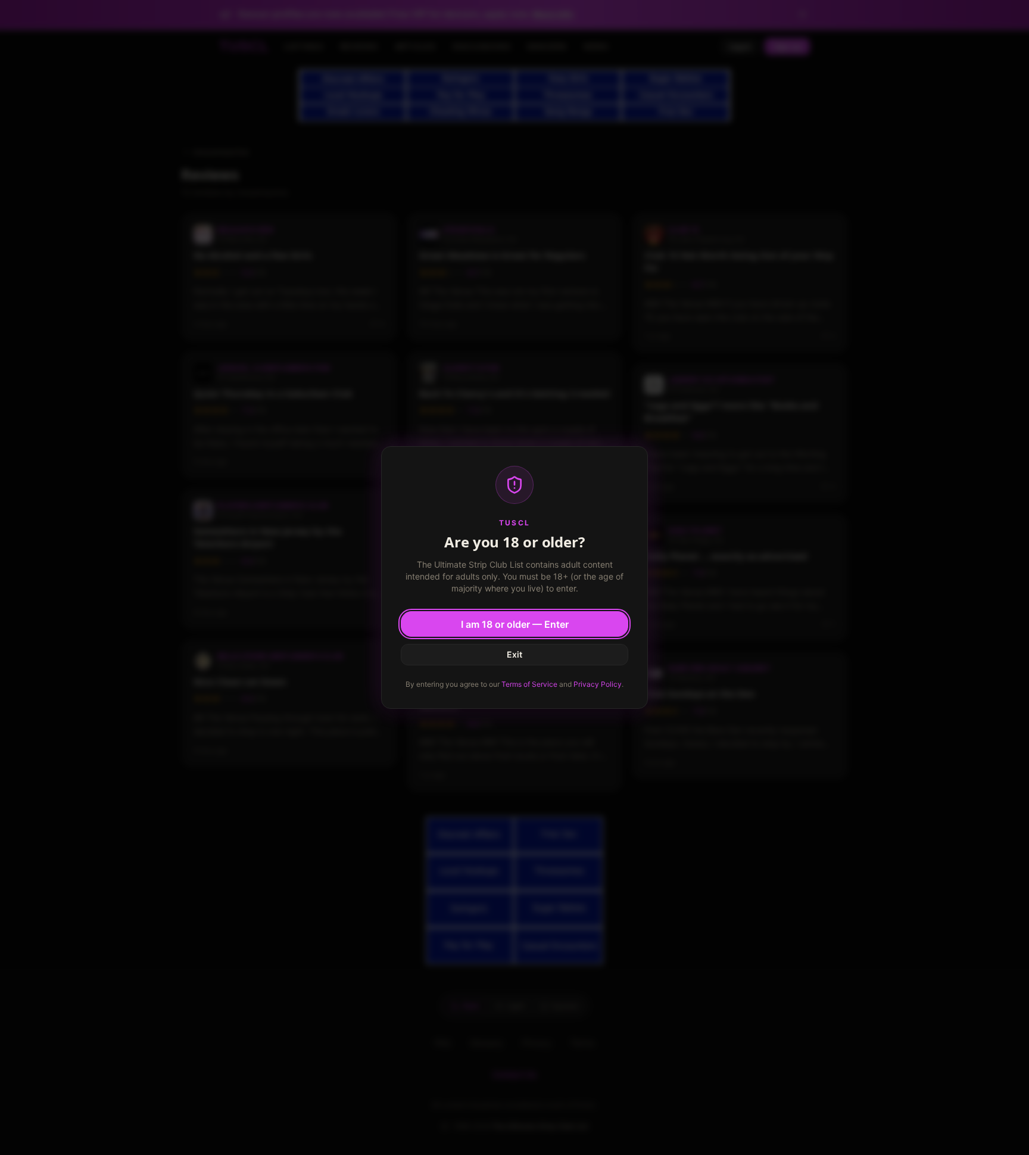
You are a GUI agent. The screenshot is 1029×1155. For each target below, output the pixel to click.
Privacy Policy (597, 684)
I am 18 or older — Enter (515, 624)
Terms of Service (529, 684)
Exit (514, 654)
